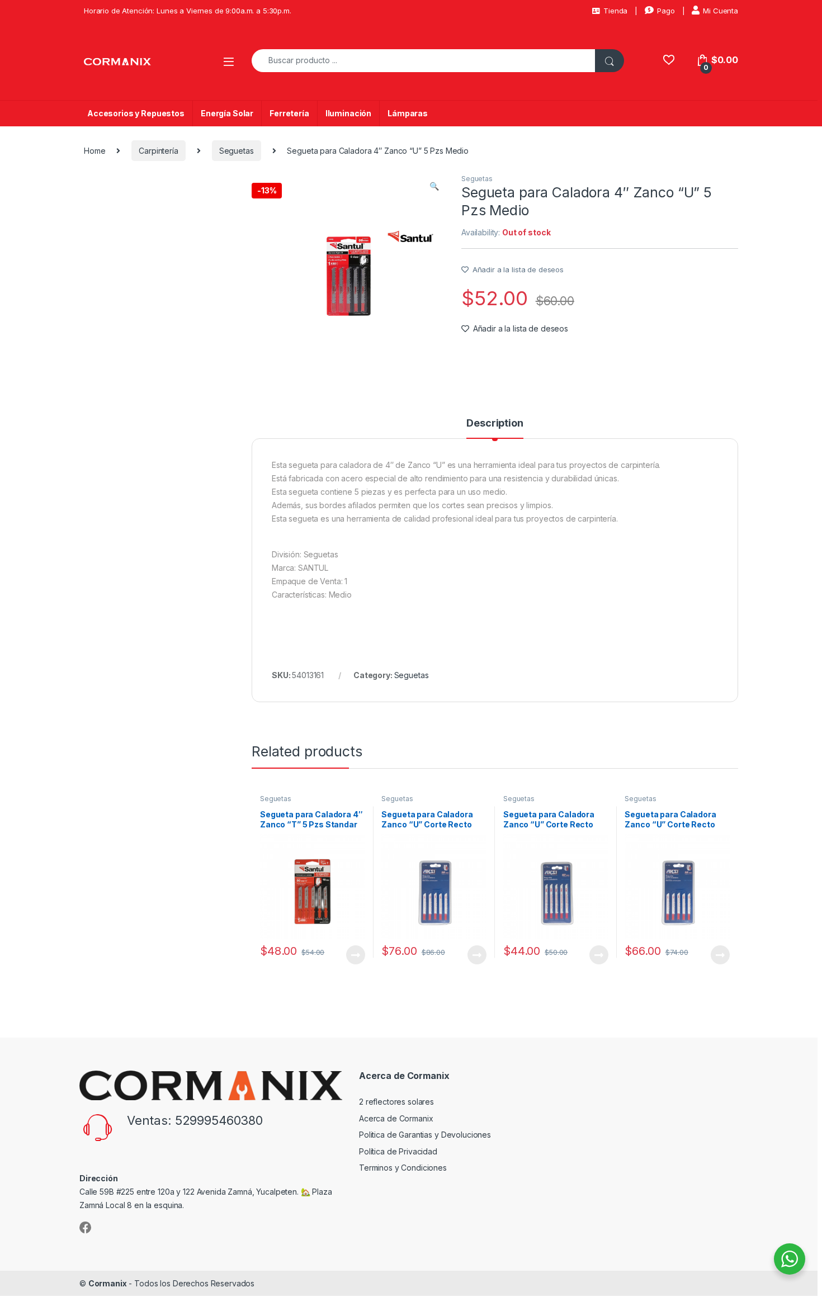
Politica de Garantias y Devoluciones (425, 1134)
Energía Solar (227, 113)
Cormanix (107, 1283)
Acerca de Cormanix (396, 1118)
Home (94, 150)
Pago (665, 10)
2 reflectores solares (396, 1101)
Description (494, 423)
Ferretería (289, 113)
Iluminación (348, 113)
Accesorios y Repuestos (136, 113)
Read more (355, 954)
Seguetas (236, 150)
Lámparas (408, 113)
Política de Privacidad (398, 1151)
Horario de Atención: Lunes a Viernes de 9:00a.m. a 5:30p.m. (187, 10)
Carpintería (158, 150)
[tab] (494, 428)
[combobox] (424, 60)
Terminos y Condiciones (403, 1167)
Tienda (615, 10)
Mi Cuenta (720, 10)
